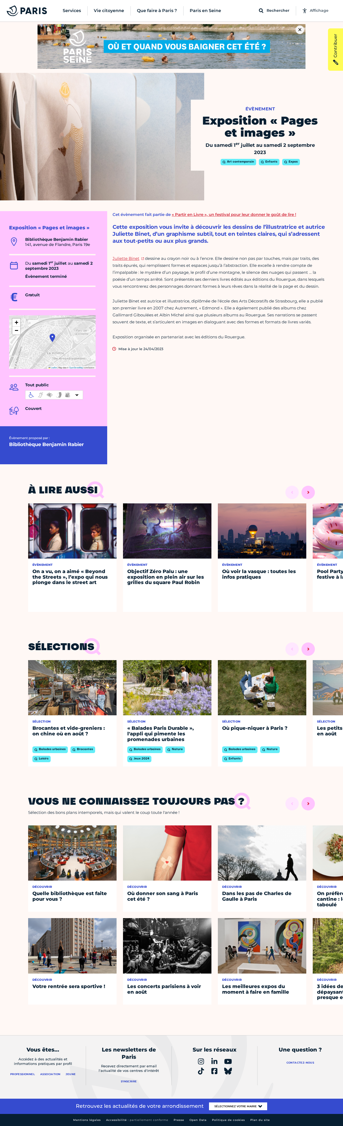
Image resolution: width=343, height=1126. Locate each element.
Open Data (198, 1120)
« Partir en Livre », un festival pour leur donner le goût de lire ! (234, 214)
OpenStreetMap (76, 367)
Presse (179, 1120)
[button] (52, 338)
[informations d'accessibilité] (54, 394)
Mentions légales (87, 1120)
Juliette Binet (126, 258)
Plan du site (260, 1120)
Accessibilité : (137, 1120)
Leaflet (53, 367)
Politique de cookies (228, 1120)
